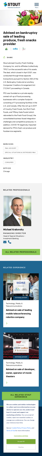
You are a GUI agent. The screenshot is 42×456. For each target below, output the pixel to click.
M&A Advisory (10, 148)
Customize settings (21, 436)
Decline (21, 447)
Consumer (9, 162)
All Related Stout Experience (21, 396)
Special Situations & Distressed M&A (20, 152)
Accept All (21, 441)
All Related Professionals (21, 252)
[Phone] (10, 242)
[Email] (5, 242)
